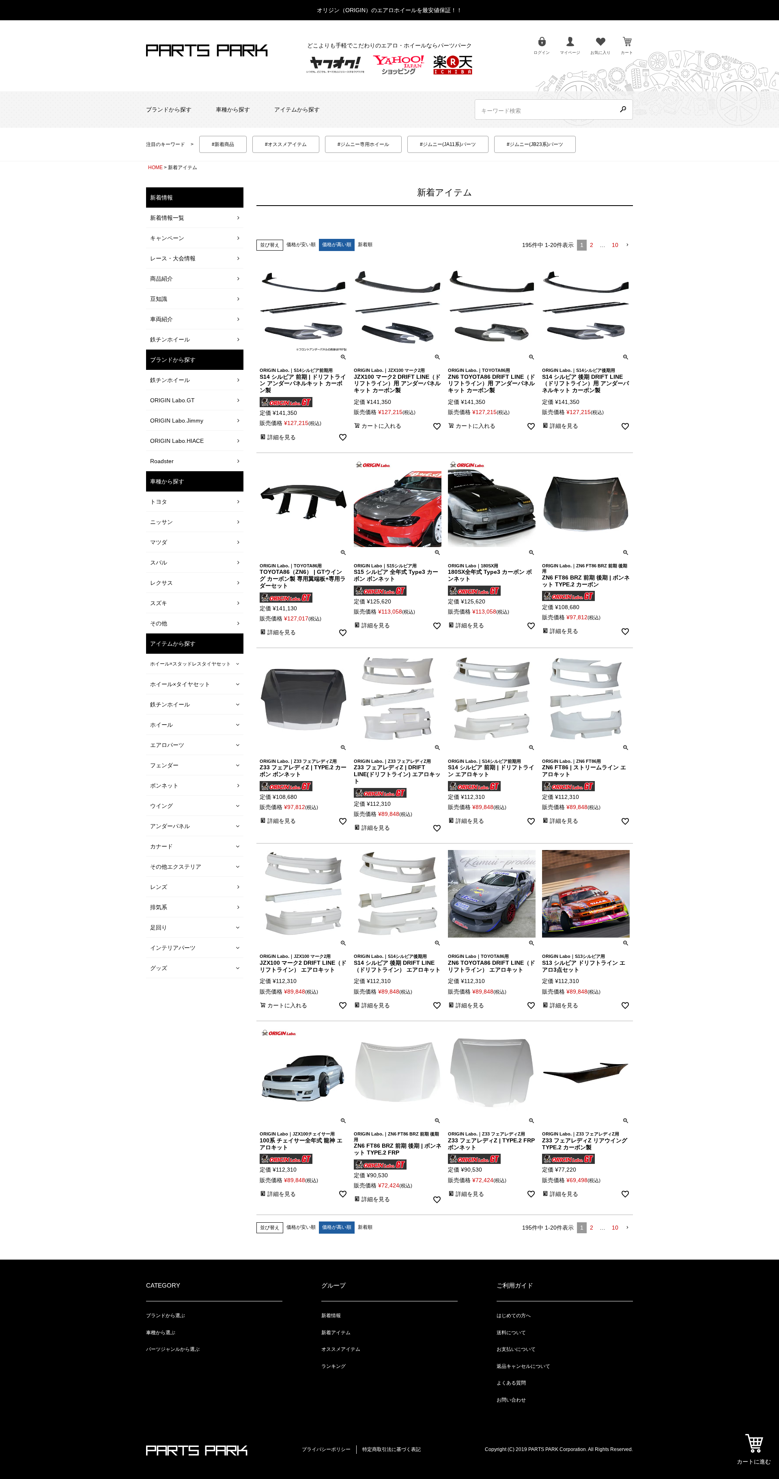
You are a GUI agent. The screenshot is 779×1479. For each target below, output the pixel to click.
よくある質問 (511, 1383)
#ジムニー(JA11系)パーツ (448, 144)
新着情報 (331, 1315)
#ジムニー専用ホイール (363, 144)
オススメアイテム (340, 1349)
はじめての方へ (514, 1315)
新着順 (365, 244)
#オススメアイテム (286, 144)
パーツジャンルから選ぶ (173, 1349)
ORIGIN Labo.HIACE (177, 441)
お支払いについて (516, 1349)
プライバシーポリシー (326, 1449)
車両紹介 (161, 319)
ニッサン (161, 522)
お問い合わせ (511, 1400)
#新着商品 (223, 144)
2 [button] (591, 245)
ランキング (333, 1366)
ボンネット (164, 785)
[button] (627, 245)
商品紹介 (161, 278)
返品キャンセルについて (523, 1366)
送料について (511, 1332)
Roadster (162, 461)
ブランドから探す (169, 109)
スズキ (158, 603)
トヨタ (158, 501)
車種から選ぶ (160, 1332)
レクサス (161, 583)
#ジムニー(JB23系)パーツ (535, 144)
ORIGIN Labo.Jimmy (176, 420)
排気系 (158, 907)
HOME (155, 167)
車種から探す (233, 109)
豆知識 (158, 299)
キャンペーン (167, 238)
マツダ (158, 542)
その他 (158, 623)
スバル (158, 562)
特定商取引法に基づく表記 (391, 1449)
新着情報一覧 (167, 218)
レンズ (158, 887)
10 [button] (615, 245)
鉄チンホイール (170, 339)
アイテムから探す (297, 109)
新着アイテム (336, 1332)
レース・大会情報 (173, 258)
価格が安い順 (301, 244)
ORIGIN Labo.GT (172, 400)
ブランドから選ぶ (165, 1315)
